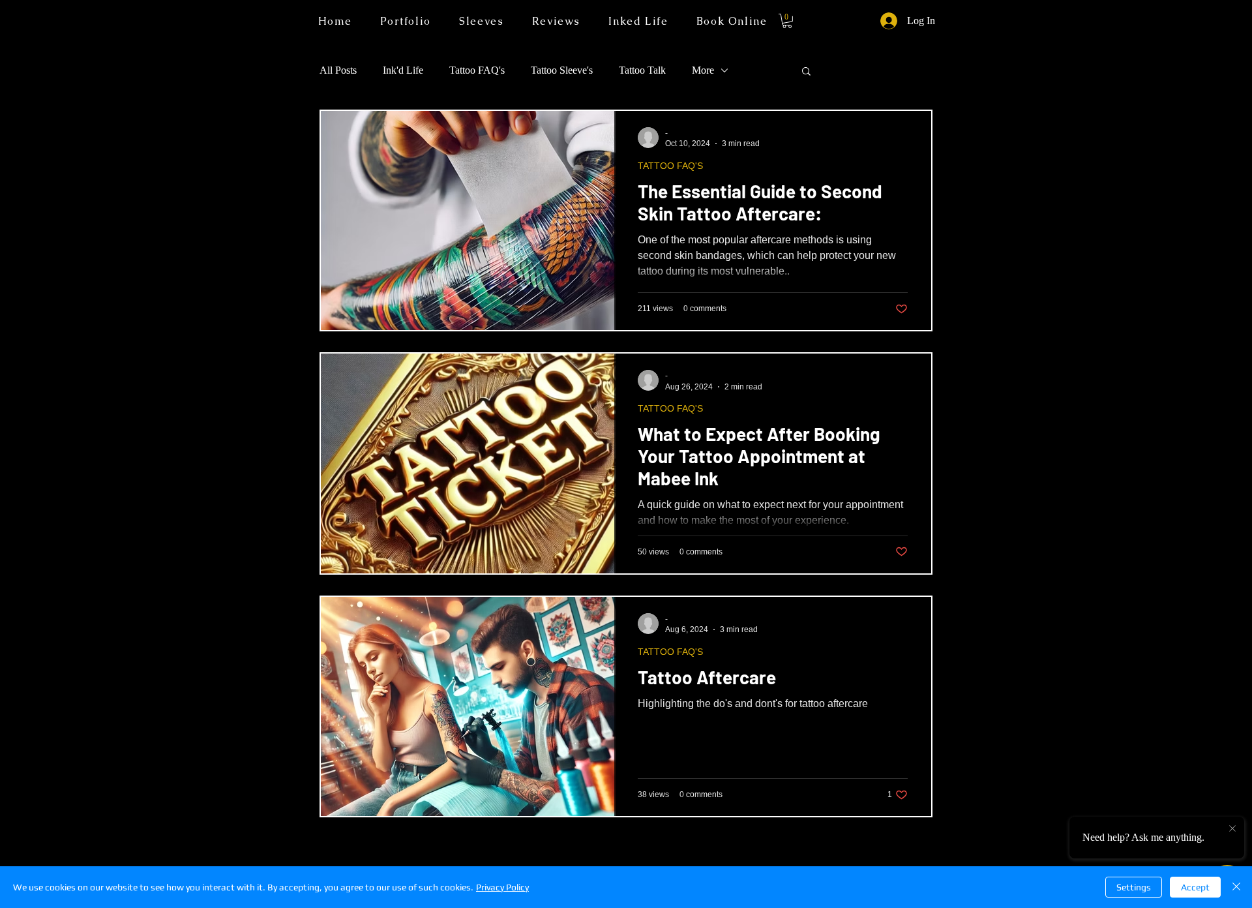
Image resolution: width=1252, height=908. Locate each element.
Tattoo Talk (642, 70)
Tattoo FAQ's (477, 70)
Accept (1195, 887)
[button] (638, 21)
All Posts (338, 70)
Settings (1133, 887)
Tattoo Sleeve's (562, 70)
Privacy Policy (502, 887)
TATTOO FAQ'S (670, 165)
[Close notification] (1232, 829)
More (703, 70)
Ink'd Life (403, 70)
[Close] (1236, 887)
